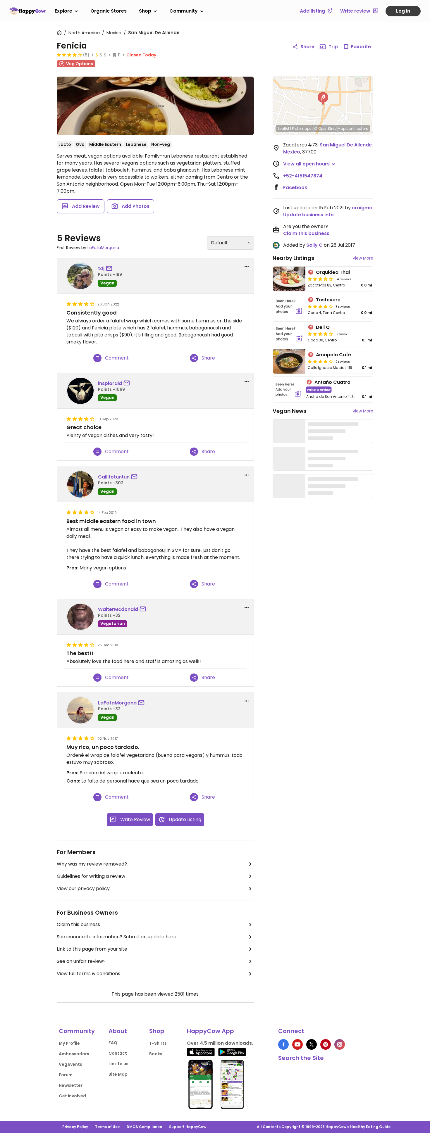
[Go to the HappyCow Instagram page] (339, 1044)
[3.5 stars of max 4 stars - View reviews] (320, 278)
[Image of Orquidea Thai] (289, 279)
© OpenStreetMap (329, 128)
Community (183, 11)
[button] (323, 99)
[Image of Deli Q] (289, 334)
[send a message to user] (110, 268)
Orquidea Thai (333, 272)
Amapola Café (333, 354)
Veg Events (70, 1064)
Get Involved (72, 1096)
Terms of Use (107, 1126)
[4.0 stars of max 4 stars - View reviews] (69, 54)
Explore (63, 11)
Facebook (295, 187)
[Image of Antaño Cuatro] (288, 389)
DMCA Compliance (144, 1126)
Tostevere (328, 299)
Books (155, 1054)
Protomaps (302, 128)
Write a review (319, 389)
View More (362, 258)
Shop (145, 11)
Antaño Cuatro (332, 382)
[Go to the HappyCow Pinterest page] (325, 1044)
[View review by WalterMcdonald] (80, 617)
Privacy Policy (75, 1126)
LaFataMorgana (103, 248)
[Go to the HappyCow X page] (311, 1044)
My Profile (69, 1043)
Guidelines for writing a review (91, 876)
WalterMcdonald (118, 609)
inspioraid (110, 383)
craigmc (362, 207)
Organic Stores (108, 11)
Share (307, 46)
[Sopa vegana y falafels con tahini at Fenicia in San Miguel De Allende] (155, 106)
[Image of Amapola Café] (289, 361)
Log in (403, 11)
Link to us (118, 1064)
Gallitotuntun (114, 477)
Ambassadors (74, 1054)
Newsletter (70, 1085)
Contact (118, 1053)
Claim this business (78, 924)
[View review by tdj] (80, 276)
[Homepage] (27, 11)
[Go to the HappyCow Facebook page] (283, 1044)
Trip (333, 46)
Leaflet (283, 128)
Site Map (118, 1074)
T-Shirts (158, 1043)
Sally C (314, 245)
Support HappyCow (187, 1126)
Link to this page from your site (92, 949)
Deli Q (323, 327)
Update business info (308, 214)
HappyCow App (210, 1031)
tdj (101, 268)
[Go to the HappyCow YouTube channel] (297, 1044)
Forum (66, 1075)
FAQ (113, 1043)
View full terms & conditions (88, 973)
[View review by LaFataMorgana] (80, 710)
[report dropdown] (246, 266)
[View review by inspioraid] (80, 391)
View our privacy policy (83, 888)
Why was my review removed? (92, 864)
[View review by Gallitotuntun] (80, 484)
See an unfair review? (81, 961)
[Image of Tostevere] (289, 306)
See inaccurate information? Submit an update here (116, 936)
